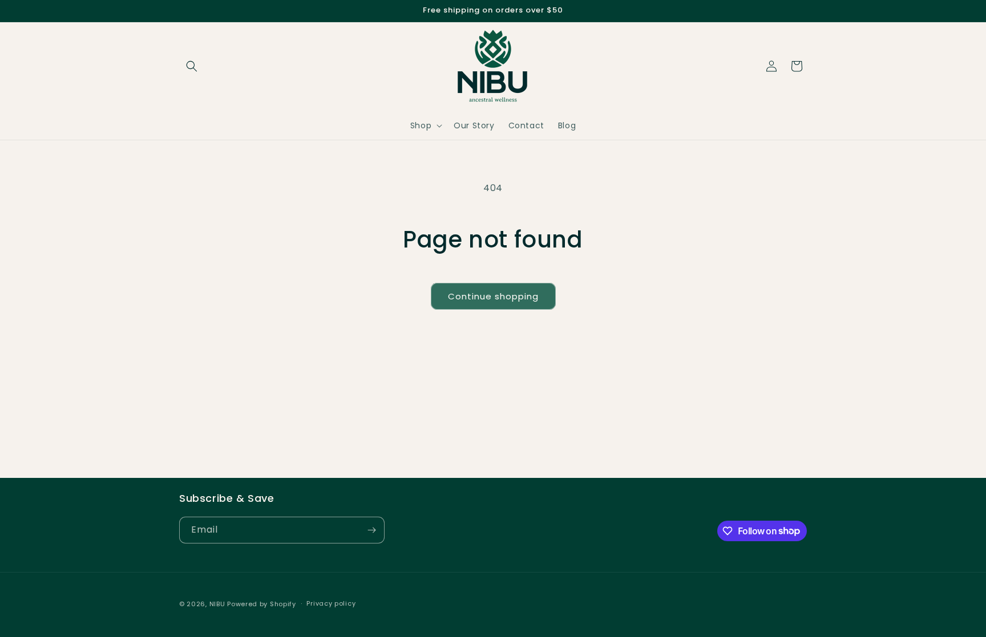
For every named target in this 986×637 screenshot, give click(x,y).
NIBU (217, 603)
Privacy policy (330, 603)
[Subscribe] (371, 530)
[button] (191, 66)
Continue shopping (493, 296)
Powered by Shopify (261, 603)
